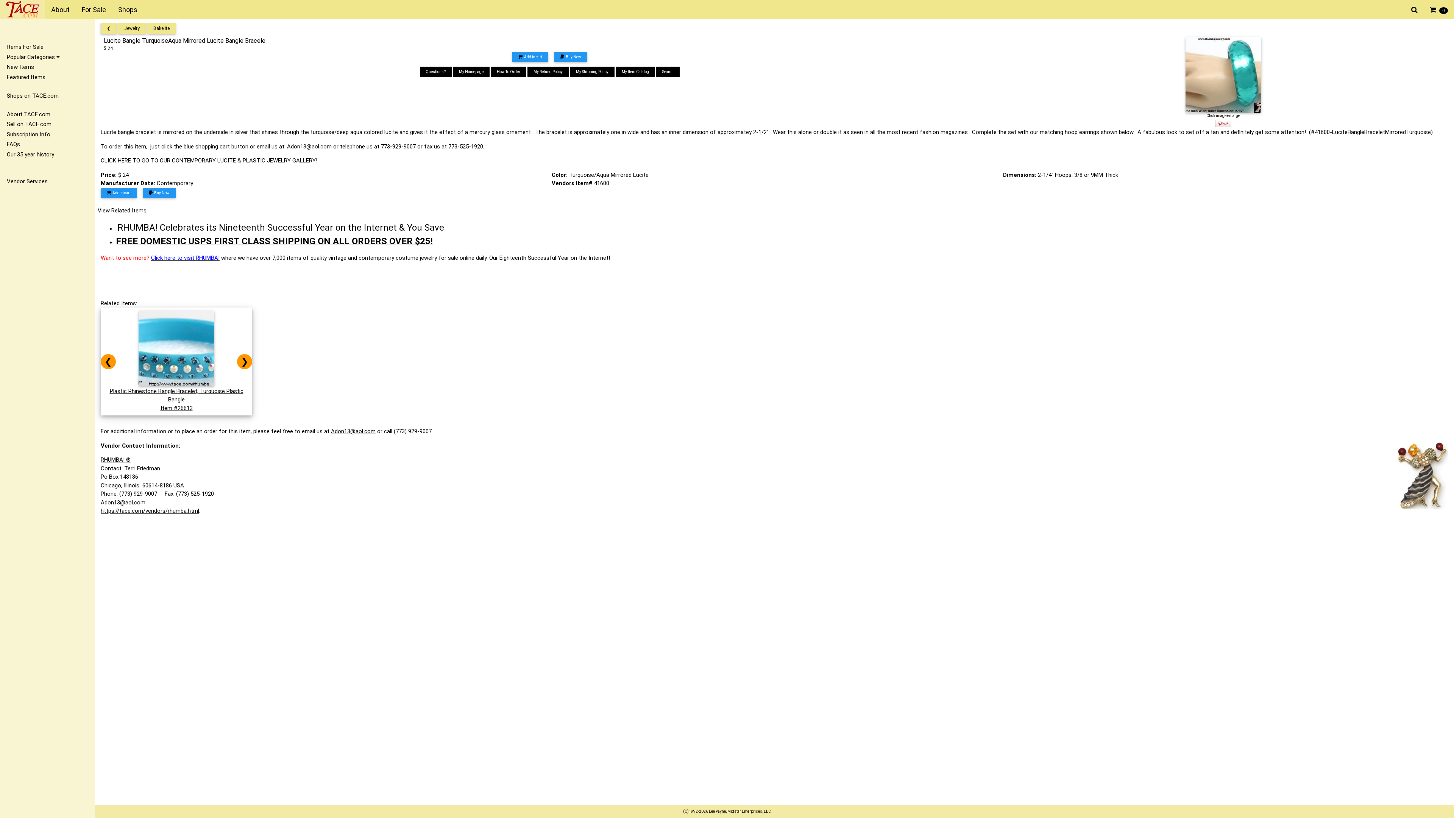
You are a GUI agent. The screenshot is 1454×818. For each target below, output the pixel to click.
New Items (20, 67)
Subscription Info (28, 134)
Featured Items (26, 77)
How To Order (508, 72)
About (60, 10)
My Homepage (471, 72)
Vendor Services (27, 181)
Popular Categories (31, 57)
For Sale (94, 10)
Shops (127, 10)
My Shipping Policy (592, 72)
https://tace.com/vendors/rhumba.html (150, 510)
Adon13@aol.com (309, 146)
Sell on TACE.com (29, 124)
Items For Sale (25, 47)
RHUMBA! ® (116, 459)
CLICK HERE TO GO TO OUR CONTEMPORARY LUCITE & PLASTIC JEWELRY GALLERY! (209, 160)
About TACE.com (28, 114)
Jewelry (132, 28)
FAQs (13, 144)
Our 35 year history (30, 154)
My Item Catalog (635, 72)
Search (668, 72)
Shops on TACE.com (33, 95)
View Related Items (122, 210)
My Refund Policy (548, 72)
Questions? (436, 72)
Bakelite (161, 28)
